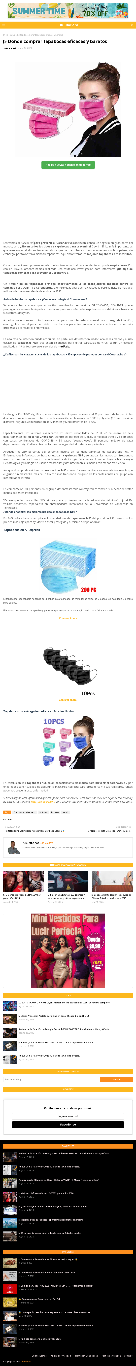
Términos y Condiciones (86, 1355)
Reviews (55, 812)
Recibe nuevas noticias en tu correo (68, 164)
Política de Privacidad (61, 1355)
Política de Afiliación (111, 1355)
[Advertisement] (68, 206)
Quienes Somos (39, 1355)
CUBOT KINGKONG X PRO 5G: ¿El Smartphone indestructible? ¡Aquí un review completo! (64, 1002)
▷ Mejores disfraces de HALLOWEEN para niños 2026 (22, 896)
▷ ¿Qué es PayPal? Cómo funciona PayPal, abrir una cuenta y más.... (54, 1206)
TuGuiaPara (68, 25)
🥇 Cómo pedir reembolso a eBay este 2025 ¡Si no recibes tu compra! (54, 1312)
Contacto (128, 1355)
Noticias (43, 812)
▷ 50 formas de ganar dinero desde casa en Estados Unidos (50, 1232)
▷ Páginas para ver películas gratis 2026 (40, 1338)
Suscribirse (68, 1124)
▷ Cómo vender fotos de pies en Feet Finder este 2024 (47, 1272)
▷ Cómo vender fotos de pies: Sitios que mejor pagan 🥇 (48, 1259)
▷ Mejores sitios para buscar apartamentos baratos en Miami (51, 1219)
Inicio (5, 35)
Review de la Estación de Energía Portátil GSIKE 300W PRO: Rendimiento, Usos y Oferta (64, 1029)
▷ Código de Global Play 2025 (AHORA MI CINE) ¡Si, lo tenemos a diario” (56, 1285)
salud (12, 35)
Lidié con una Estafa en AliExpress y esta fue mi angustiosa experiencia (66, 896)
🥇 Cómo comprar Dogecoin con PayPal (39, 1299)
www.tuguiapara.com (43, 801)
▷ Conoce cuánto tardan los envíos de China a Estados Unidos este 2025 (111, 896)
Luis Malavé (9, 47)
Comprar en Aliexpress (24, 812)
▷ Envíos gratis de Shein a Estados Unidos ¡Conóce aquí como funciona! (56, 1042)
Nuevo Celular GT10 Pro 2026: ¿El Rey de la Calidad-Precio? (49, 1055)
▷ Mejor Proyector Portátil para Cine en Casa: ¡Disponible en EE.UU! (54, 1015)
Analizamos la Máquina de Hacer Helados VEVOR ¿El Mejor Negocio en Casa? (59, 1179)
